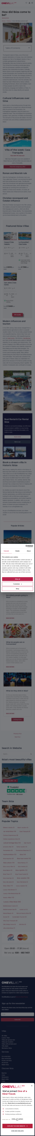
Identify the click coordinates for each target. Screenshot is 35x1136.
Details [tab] (17, 551)
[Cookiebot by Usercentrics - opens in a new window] (25, 546)
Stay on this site (17, 1130)
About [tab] (29, 551)
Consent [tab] (6, 551)
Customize (16, 584)
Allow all (17, 579)
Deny (17, 588)
